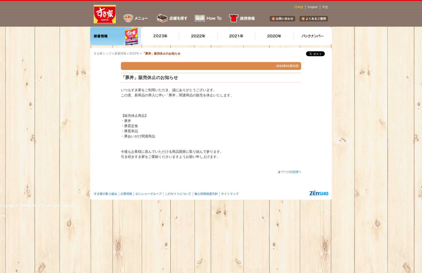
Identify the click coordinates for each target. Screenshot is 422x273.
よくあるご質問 (313, 19)
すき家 (105, 14)
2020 (274, 36)
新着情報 (115, 36)
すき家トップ (102, 53)
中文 (325, 7)
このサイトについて (178, 194)
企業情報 (126, 194)
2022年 (134, 53)
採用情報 (242, 18)
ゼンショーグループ (148, 194)
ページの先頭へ (291, 172)
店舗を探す (172, 18)
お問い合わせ (282, 19)
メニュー (135, 18)
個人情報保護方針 (206, 194)
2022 (198, 36)
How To (208, 18)
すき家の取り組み (105, 194)
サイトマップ (230, 194)
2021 (236, 36)
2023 (160, 36)
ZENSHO (319, 193)
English (313, 7)
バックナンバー (313, 36)
